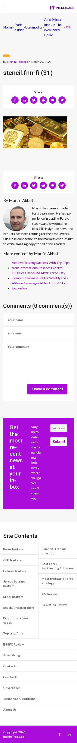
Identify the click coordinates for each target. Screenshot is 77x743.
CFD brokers (12, 560)
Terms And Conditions (19, 698)
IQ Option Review (54, 605)
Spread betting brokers (14, 584)
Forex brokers (13, 549)
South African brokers (18, 607)
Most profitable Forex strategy (57, 581)
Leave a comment (47, 389)
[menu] (5, 8)
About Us (9, 709)
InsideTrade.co (13, 736)
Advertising (11, 655)
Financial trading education (54, 551)
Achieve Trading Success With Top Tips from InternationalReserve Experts (41, 265)
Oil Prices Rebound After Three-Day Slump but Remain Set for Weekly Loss (40, 275)
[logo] (62, 8)
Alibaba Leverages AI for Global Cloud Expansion (40, 285)
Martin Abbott (16, 61)
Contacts (10, 666)
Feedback (10, 677)
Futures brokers (14, 571)
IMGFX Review (13, 644)
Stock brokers (13, 596)
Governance (11, 688)
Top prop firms (13, 633)
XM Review (49, 594)
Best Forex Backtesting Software (57, 566)
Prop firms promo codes (15, 620)
